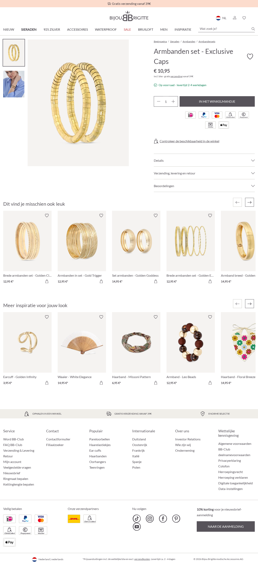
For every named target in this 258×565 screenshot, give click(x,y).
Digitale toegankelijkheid (235, 483)
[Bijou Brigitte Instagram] (149, 519)
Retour (8, 456)
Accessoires (77, 29)
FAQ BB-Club (12, 445)
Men (163, 29)
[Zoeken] (253, 29)
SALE (127, 29)
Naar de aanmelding (226, 526)
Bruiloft (145, 29)
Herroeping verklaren (233, 477)
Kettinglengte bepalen (18, 484)
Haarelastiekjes (100, 445)
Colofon (224, 466)
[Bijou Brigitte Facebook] (162, 519)
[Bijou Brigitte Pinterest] (176, 519)
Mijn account (12, 462)
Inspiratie (183, 29)
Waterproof (106, 29)
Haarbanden (98, 456)
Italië (135, 456)
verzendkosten (142, 559)
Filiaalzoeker (55, 445)
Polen (136, 467)
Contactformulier (58, 439)
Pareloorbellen (99, 439)
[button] (234, 18)
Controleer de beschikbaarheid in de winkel (189, 141)
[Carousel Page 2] (13, 84)
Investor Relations (188, 439)
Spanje (136, 462)
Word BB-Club (13, 439)
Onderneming (185, 450)
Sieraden (28, 29)
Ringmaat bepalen (15, 479)
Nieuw (8, 29)
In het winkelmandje (217, 101)
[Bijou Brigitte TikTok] (136, 519)
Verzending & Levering (18, 450)
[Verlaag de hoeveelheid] (158, 101)
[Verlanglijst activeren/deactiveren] (250, 57)
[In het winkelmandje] (47, 281)
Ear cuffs (95, 450)
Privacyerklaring (229, 460)
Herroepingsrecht (230, 472)
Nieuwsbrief (11, 473)
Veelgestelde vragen (17, 467)
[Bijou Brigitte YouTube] (136, 527)
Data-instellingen (230, 489)
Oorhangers (97, 462)
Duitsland (139, 439)
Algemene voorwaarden (234, 443)
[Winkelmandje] (253, 18)
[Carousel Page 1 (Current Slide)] (13, 53)
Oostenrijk (139, 445)
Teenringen (97, 467)
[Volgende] (249, 202)
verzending (176, 76)
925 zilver (52, 29)
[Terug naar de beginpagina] (129, 15)
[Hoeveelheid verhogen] (173, 101)
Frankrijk (138, 450)
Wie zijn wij (183, 445)
